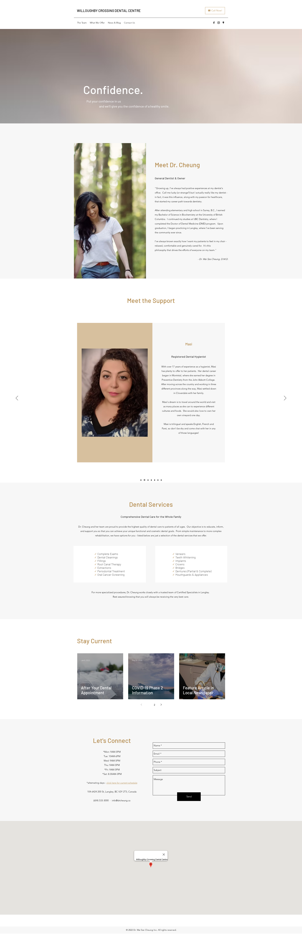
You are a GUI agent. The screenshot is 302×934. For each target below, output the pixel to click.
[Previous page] (141, 704)
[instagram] (218, 22)
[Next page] (161, 704)
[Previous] (17, 398)
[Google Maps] (223, 22)
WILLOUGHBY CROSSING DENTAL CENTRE (109, 11)
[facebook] (213, 22)
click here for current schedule (121, 782)
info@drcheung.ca (121, 800)
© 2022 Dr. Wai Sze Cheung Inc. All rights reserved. (151, 929)
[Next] (285, 398)
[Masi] (144, 480)
